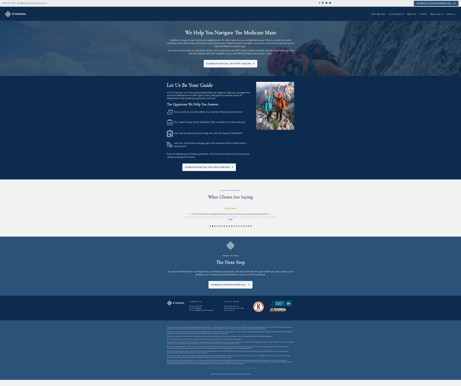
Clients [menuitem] (449, 14)
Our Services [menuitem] (395, 14)
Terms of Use (246, 374)
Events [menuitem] (423, 14)
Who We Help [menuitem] (378, 14)
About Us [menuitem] (411, 14)
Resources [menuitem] (435, 14)
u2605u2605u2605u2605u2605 (210, 226)
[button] (403, 14)
